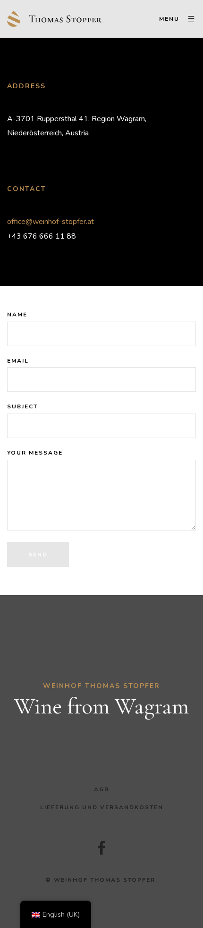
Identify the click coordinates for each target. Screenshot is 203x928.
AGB (101, 789)
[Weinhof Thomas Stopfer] (54, 19)
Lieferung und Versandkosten (101, 807)
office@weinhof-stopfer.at (50, 221)
